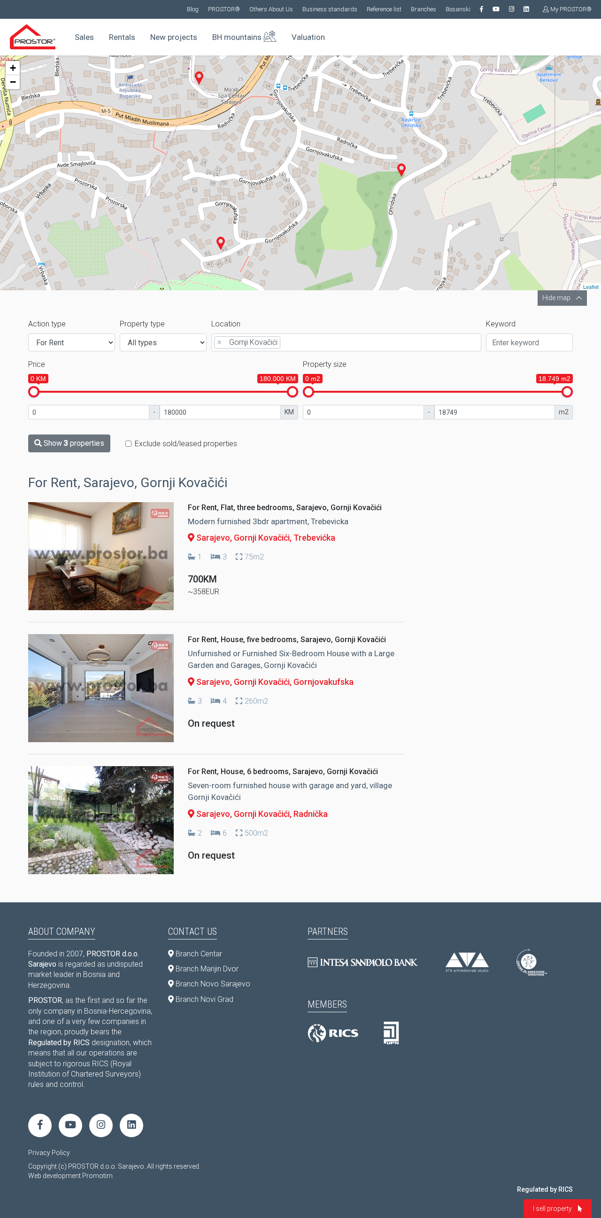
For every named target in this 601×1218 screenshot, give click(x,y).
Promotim (97, 1175)
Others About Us (271, 9)
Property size (325, 364)
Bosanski (458, 9)
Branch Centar (198, 953)
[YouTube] (496, 9)
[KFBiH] (391, 1033)
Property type (142, 323)
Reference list (384, 9)
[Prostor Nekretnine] (32, 36)
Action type (47, 323)
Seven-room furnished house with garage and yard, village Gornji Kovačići (290, 791)
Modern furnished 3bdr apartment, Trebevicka (268, 521)
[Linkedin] (526, 9)
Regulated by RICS (545, 1189)
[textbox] (285, 342)
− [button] (13, 82)
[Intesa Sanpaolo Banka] (363, 962)
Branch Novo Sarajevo (212, 983)
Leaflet (591, 286)
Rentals (122, 37)
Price (36, 364)
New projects (173, 37)
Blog (193, 9)
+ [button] (13, 68)
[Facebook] (481, 9)
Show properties (73, 443)
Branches (423, 9)
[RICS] (333, 1033)
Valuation (308, 37)
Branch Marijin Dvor (206, 968)
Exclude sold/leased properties (186, 443)
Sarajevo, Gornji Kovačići (242, 538)
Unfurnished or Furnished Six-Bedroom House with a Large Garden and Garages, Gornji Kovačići (291, 659)
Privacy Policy (49, 1152)
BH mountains (237, 37)
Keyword (501, 323)
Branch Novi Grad (203, 999)
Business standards (329, 9)
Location (225, 323)
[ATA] (467, 962)
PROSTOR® (224, 9)
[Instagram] (511, 9)
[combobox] (346, 342)
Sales (84, 37)
